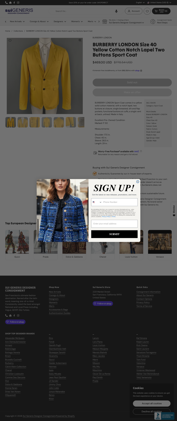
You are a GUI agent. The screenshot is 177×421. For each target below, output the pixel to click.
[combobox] (96, 202)
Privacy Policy (106, 216)
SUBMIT (114, 234)
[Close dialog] (137, 181)
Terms (113, 216)
